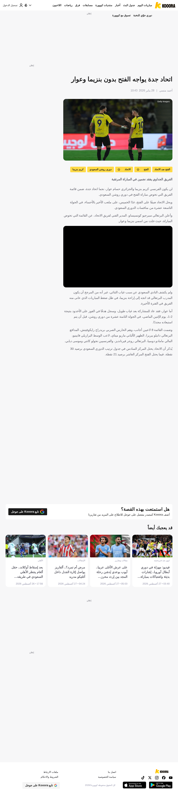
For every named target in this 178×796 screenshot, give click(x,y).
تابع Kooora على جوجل (25, 511)
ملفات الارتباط (50, 772)
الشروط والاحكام (49, 776)
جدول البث (129, 5)
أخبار (117, 5)
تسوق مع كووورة (121, 15)
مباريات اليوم (145, 5)
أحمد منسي (165, 90)
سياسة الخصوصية (107, 776)
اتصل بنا (112, 772)
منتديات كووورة (103, 5)
